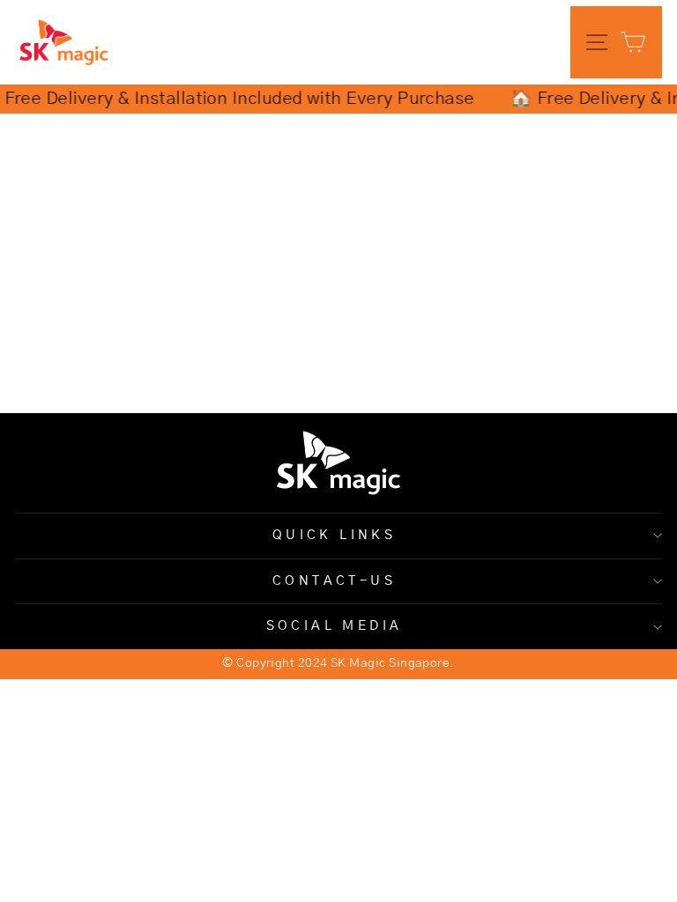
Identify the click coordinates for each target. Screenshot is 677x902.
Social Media (334, 625)
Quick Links (334, 535)
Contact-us (334, 581)
